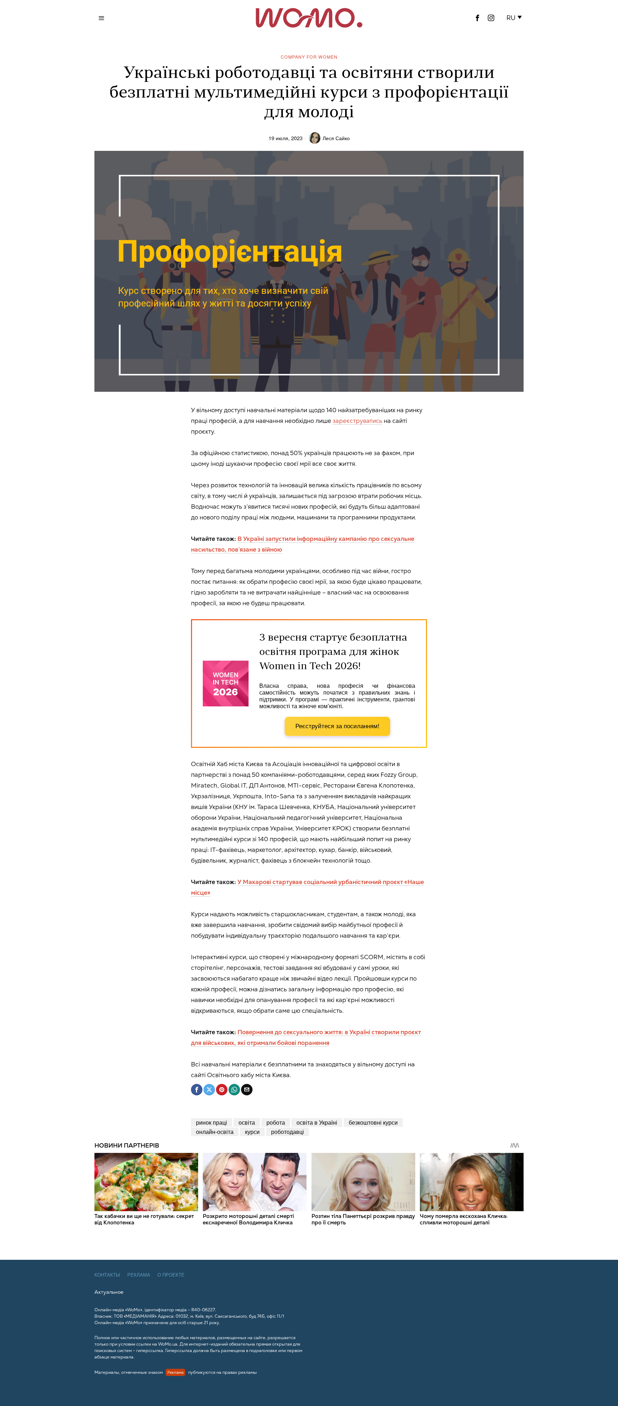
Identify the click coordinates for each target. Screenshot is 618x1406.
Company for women (309, 57)
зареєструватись (357, 421)
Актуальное (108, 1292)
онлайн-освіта (215, 1132)
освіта (247, 1122)
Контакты (107, 1275)
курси (252, 1132)
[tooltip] (477, 18)
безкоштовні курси (373, 1122)
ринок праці (211, 1122)
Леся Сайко (336, 138)
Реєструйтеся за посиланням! (337, 726)
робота (275, 1122)
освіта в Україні (316, 1122)
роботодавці (287, 1132)
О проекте (171, 1275)
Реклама (138, 1275)
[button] (515, 18)
